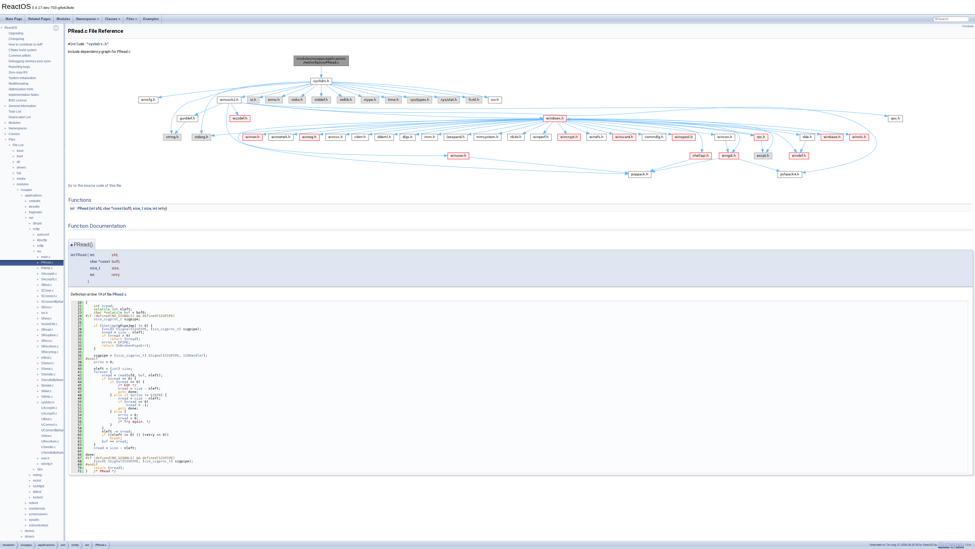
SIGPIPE (139, 329)
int (72, 208)
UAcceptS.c (49, 413)
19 (100, 294)
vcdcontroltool (38, 525)
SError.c (46, 307)
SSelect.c (47, 363)
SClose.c (47, 290)
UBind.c (46, 419)
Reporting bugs (19, 67)
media (21, 178)
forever (101, 372)
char (106, 208)
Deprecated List (19, 117)
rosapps (26, 190)
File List (18, 145)
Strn (40, 469)
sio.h (44, 313)
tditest (37, 492)
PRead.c (47, 262)
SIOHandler (193, 355)
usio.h (45, 458)
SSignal (123, 329)
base (20, 150)
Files (130, 19)
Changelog (16, 39)
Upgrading (16, 33)
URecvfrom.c (50, 441)
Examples (151, 19)
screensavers (38, 514)
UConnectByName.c (55, 430)
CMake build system (23, 50)
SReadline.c (49, 335)
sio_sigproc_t (166, 329)
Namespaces (86, 19)
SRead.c (47, 329)
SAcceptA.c (49, 274)
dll (18, 162)
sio (39, 251)
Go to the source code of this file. (95, 186)
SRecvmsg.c (49, 352)
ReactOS (11, 27)
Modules (63, 19)
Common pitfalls (20, 55)
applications (33, 195)
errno (107, 342)
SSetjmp (109, 326)
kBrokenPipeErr (132, 345)
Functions (968, 26)
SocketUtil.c (49, 324)
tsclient (38, 497)
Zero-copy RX (18, 72)
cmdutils (34, 201)
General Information (22, 106)
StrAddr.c (47, 385)
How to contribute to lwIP (26, 44)
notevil (33, 503)
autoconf (43, 234)
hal (19, 173)
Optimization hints (21, 89)
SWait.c (46, 391)
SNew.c (46, 318)
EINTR (156, 395)
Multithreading (18, 83)
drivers (21, 167)
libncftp (42, 240)
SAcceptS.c (49, 279)
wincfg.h (47, 464)
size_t (138, 208)
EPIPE (123, 342)
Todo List (15, 111)
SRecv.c (46, 341)
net (31, 218)
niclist (37, 480)
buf (127, 312)
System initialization (22, 78)
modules (23, 184)
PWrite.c (47, 268)
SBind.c (46, 285)
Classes (111, 19)
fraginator (35, 212)
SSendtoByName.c (54, 380)
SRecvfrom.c (50, 346)
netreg (37, 475)
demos (29, 531)
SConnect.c (49, 296)
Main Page (14, 19)
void (108, 329)
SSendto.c (48, 374)
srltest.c (46, 357)
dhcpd (37, 223)
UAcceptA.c (49, 408)
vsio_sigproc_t (108, 319)
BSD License (18, 100)
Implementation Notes (24, 95)
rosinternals (37, 508)
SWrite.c (47, 397)
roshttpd (38, 486)
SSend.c (47, 369)
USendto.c (48, 447)
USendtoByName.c (54, 452)
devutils (34, 206)
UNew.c (46, 436)
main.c (45, 257)
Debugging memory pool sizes (30, 61)
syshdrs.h (47, 402)
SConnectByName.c (55, 301)
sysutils (34, 520)
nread (107, 306)
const (118, 208)
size (147, 208)
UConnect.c (49, 424)
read (122, 375)
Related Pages (39, 19)
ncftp (36, 229)
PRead (82, 208)
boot (20, 156)
